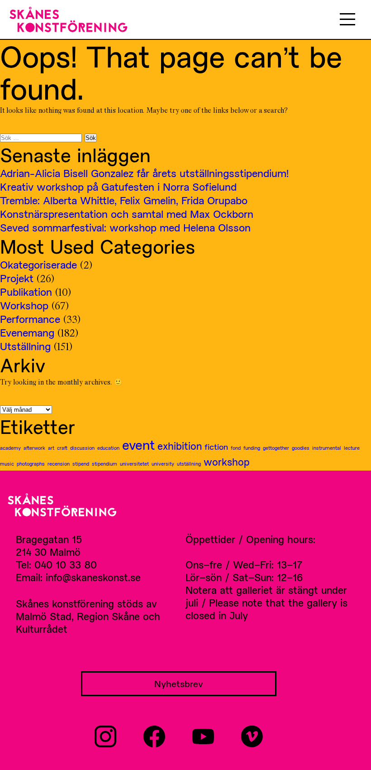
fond (236, 448)
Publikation (26, 291)
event (138, 445)
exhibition (179, 446)
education (108, 448)
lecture (352, 448)
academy (10, 448)
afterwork (34, 448)
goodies (300, 448)
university (163, 464)
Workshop (24, 305)
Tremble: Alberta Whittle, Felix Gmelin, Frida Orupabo (123, 200)
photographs (31, 464)
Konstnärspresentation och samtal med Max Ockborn (126, 213)
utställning (189, 464)
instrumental (326, 448)
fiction (216, 447)
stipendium (104, 464)
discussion (82, 448)
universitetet (134, 464)
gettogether (276, 448)
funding (251, 448)
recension (59, 464)
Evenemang (27, 332)
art (51, 448)
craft (62, 448)
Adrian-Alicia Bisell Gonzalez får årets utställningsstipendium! (144, 173)
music (7, 464)
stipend (80, 464)
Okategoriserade (38, 264)
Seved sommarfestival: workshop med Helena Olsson (125, 227)
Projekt (16, 278)
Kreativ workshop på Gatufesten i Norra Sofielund (118, 186)
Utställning (25, 346)
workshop (227, 461)
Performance (30, 319)
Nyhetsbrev (178, 683)
